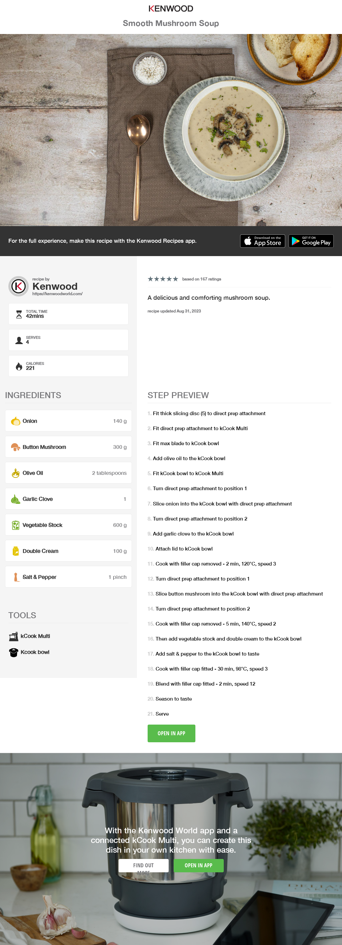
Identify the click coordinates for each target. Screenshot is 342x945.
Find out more (143, 867)
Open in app (171, 733)
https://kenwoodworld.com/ (57, 293)
